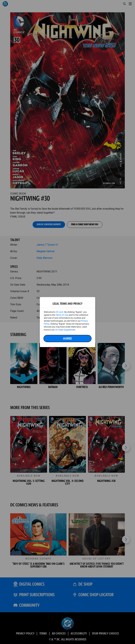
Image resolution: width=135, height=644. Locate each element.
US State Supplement (65, 329)
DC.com (59, 312)
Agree (67, 338)
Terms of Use (62, 315)
